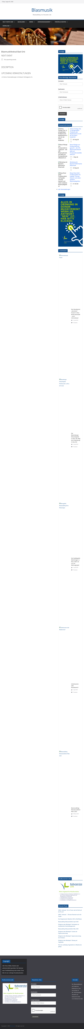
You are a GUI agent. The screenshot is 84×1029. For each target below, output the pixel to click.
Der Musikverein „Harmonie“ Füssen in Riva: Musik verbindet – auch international (75, 314)
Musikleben (21, 22)
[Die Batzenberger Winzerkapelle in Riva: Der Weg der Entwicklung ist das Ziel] (64, 440)
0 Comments (75, 322)
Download (6, 26)
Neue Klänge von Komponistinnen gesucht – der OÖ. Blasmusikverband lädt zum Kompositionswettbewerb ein (76, 149)
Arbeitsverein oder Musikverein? (75, 685)
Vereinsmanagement (44, 22)
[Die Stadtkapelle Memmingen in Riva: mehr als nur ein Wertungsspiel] (64, 564)
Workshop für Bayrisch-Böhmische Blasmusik (76, 163)
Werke (31, 22)
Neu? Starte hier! (8, 22)
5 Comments (75, 692)
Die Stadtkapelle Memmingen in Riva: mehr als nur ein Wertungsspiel (75, 561)
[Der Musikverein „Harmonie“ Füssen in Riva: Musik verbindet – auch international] (64, 316)
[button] (14, 22)
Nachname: (61, 89)
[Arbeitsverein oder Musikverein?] (64, 688)
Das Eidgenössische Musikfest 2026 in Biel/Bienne (70, 919)
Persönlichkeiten (60, 22)
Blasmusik (42, 10)
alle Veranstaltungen (64, 189)
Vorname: (61, 81)
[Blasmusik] (42, 29)
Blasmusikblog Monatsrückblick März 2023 (75, 809)
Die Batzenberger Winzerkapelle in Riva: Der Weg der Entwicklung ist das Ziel (75, 438)
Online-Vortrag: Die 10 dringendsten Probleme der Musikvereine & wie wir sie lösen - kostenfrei (75, 133)
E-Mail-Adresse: (62, 97)
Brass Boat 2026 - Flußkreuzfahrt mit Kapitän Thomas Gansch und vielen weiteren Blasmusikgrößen (75, 177)
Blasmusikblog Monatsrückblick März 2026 (68, 928)
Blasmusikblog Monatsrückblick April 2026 (68, 921)
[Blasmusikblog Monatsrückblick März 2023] (64, 812)
